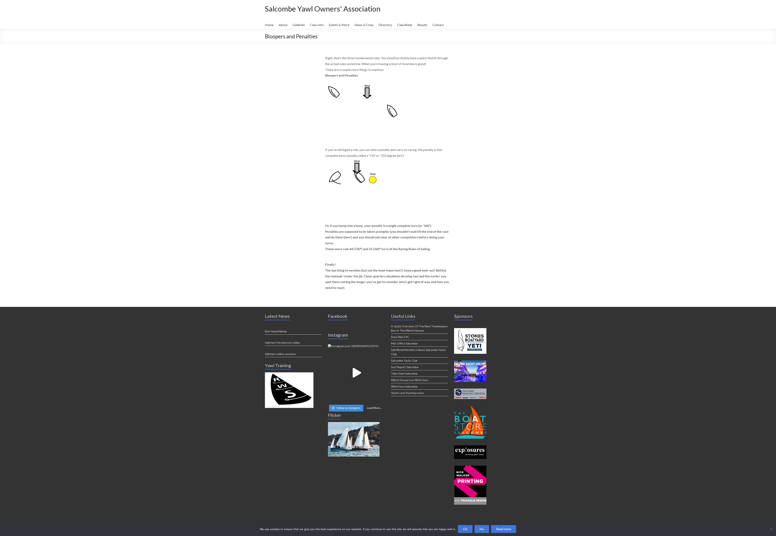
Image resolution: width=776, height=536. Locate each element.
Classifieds (404, 25)
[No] (771, 529)
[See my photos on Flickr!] (354, 423)
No (482, 529)
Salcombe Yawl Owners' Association (323, 8)
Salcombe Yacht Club (404, 360)
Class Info (317, 25)
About (283, 25)
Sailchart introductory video (282, 342)
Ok (465, 529)
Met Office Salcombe (404, 343)
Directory (385, 25)
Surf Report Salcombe (405, 367)
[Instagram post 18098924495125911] (356, 372)
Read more (503, 529)
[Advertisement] (289, 374)
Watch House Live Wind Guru (409, 380)
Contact (438, 25)
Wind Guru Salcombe (404, 386)
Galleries (299, 25)
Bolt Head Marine (276, 331)
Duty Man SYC (400, 337)
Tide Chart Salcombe (404, 373)
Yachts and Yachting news (407, 393)
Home (269, 25)
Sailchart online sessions (280, 354)
